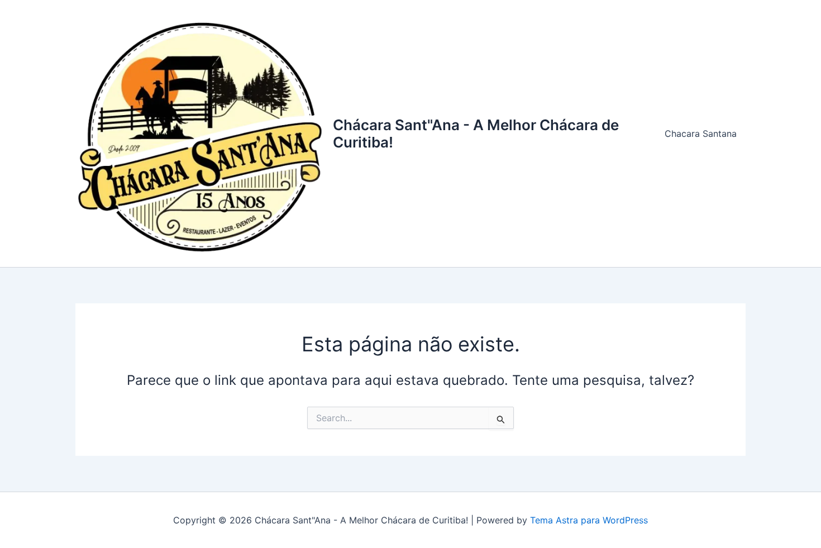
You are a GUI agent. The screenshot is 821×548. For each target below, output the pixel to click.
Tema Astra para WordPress (589, 520)
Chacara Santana (701, 133)
